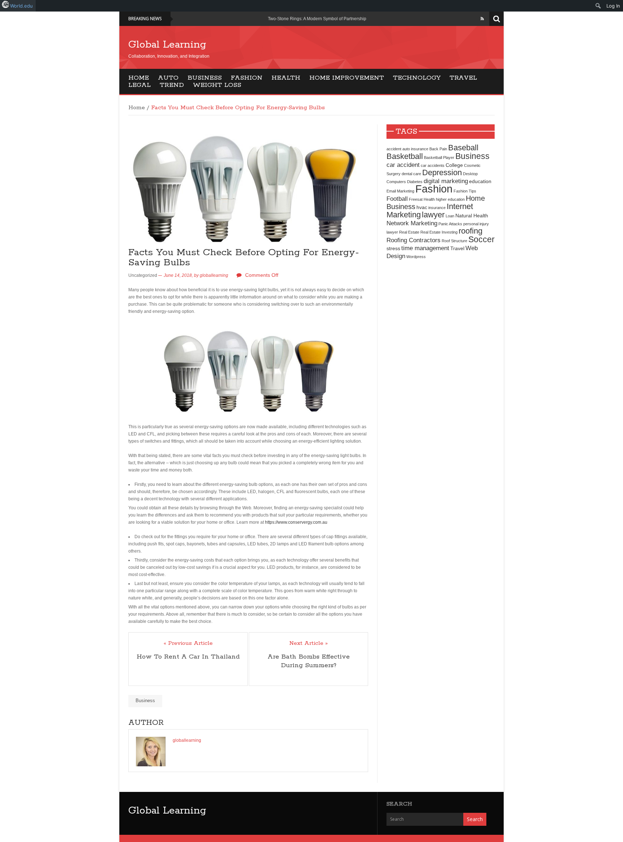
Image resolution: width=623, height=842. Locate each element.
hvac (421, 207)
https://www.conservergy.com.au (296, 522)
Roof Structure (454, 241)
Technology (417, 77)
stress (393, 248)
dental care (411, 174)
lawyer (433, 214)
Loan (450, 216)
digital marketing (446, 181)
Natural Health (471, 215)
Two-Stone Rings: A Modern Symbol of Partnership (317, 18)
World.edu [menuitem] (21, 6)
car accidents (433, 165)
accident (393, 149)
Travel (463, 77)
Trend (172, 85)
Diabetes (415, 182)
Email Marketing (400, 191)
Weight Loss (217, 85)
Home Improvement (346, 77)
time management (425, 248)
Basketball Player (439, 157)
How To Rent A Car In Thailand (188, 657)
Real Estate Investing (439, 232)
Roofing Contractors (413, 240)
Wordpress (416, 256)
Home (138, 77)
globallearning (214, 275)
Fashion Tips (465, 191)
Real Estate (409, 232)
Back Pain (438, 149)
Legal (139, 85)
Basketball (404, 156)
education (480, 181)
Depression (442, 172)
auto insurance (415, 149)
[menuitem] (598, 6)
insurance (437, 207)
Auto (168, 77)
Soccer (481, 239)
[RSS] (482, 18)
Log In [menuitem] (613, 6)
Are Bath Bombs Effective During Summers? (309, 661)
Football (397, 198)
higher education (450, 199)
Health (285, 77)
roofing (470, 230)
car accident (403, 164)
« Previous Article (188, 643)
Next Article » (308, 643)
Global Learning (167, 44)
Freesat (416, 199)
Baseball (463, 147)
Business (204, 77)
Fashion (246, 77)
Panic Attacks (450, 224)
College (454, 165)
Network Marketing (411, 223)
